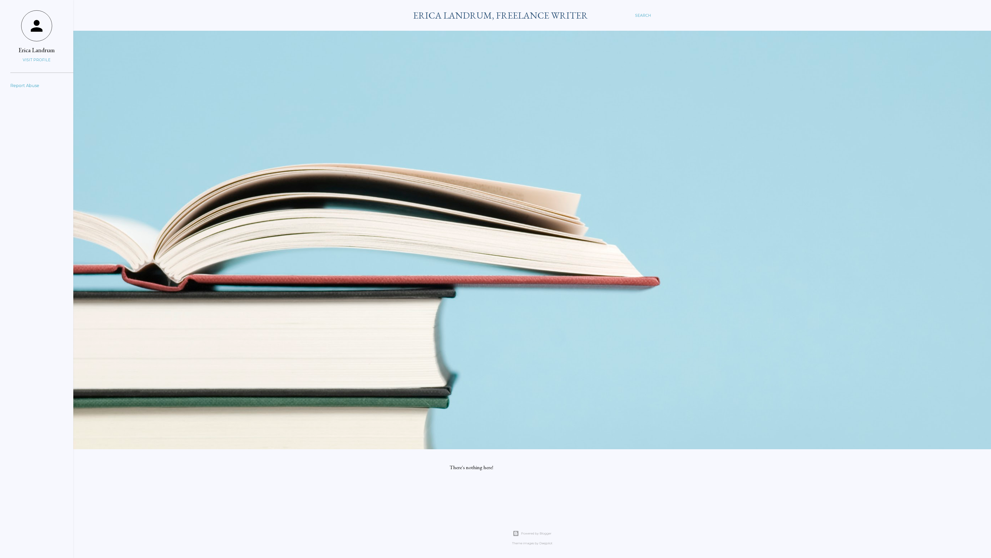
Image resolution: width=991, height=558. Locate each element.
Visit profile (37, 60)
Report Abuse (24, 85)
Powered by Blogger (536, 533)
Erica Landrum (37, 50)
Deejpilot (546, 543)
